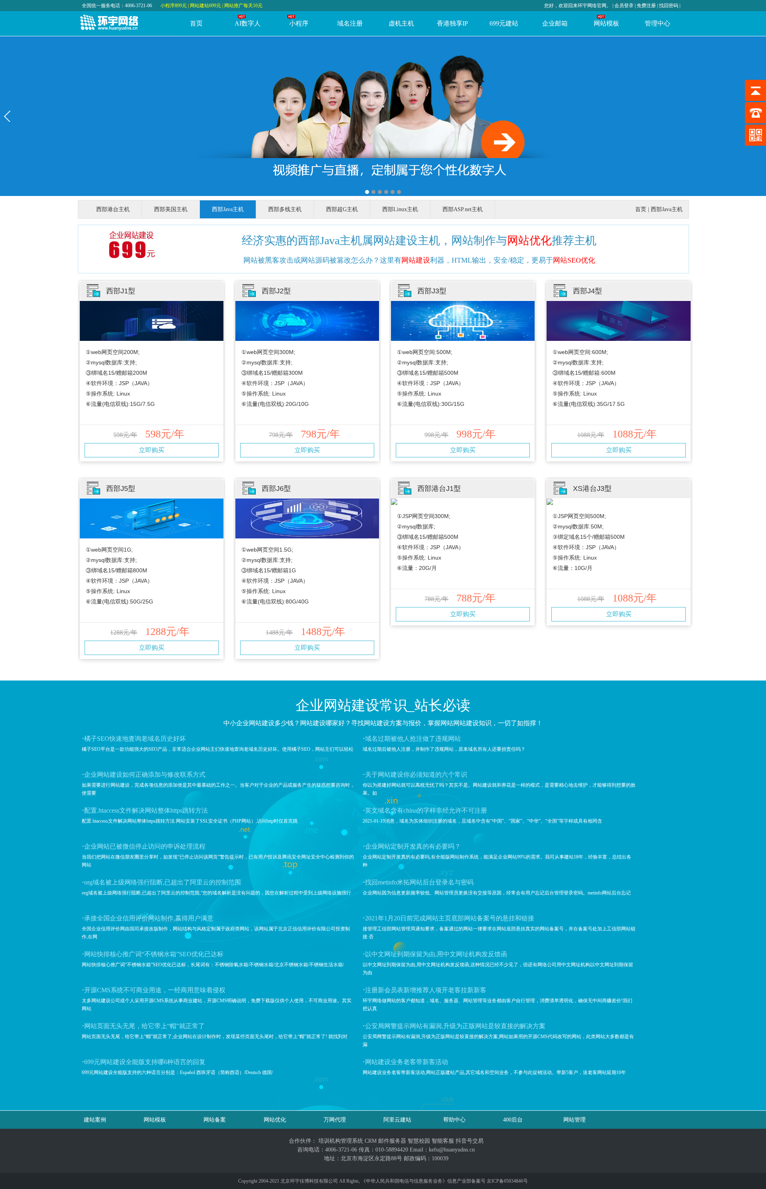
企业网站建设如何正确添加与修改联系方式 (144, 774)
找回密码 (668, 5)
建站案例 (95, 1120)
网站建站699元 (205, 5)
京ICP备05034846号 (507, 1181)
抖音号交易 (470, 1141)
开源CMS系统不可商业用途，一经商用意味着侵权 (154, 990)
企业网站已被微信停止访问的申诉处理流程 (144, 846)
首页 (196, 23)
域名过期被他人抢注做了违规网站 (413, 738)
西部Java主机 (228, 209)
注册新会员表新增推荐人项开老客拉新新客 (425, 990)
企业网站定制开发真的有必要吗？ (413, 846)
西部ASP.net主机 (462, 209)
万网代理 (335, 1120)
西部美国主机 (171, 209)
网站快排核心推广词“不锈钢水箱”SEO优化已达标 (153, 954)
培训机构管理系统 (340, 1141)
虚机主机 (401, 23)
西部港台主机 (113, 209)
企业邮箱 (555, 23)
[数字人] (383, 116)
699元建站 (504, 23)
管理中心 (657, 23)
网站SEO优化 (574, 260)
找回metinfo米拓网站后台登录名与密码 (419, 882)
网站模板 (606, 23)
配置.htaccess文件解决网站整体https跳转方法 (146, 810)
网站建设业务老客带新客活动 (406, 1061)
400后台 (513, 1120)
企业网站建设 (337, 705)
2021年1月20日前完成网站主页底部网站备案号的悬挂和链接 (449, 918)
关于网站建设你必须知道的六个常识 (416, 774)
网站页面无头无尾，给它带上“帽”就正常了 (144, 1026)
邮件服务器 (392, 1141)
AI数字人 (248, 23)
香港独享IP (452, 23)
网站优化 (529, 240)
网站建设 (415, 260)
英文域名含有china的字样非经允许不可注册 (426, 810)
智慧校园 (419, 1141)
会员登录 (624, 5)
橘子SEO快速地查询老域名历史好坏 (135, 738)
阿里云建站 (397, 1120)
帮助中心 (454, 1120)
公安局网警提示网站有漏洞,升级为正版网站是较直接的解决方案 (455, 1026)
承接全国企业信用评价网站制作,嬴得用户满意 (148, 918)
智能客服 (443, 1141)
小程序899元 (173, 5)
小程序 (298, 23)
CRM (371, 1141)
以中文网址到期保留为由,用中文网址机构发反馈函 (436, 954)
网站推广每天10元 (243, 5)
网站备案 (214, 1120)
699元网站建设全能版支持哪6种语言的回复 (144, 1061)
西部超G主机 (342, 209)
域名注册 (350, 23)
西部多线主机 (285, 209)
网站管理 (574, 1120)
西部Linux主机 (400, 209)
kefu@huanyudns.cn (452, 1150)
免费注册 (646, 5)
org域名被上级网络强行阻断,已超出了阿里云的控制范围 (162, 882)
